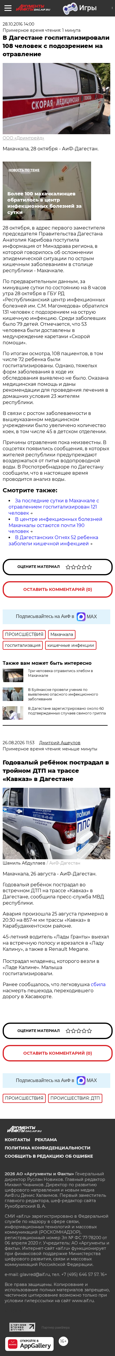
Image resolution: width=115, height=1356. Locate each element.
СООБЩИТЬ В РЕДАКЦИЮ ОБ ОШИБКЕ (49, 1156)
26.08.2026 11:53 (18, 742)
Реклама (46, 1139)
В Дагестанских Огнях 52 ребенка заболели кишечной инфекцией (53, 540)
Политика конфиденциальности (48, 1148)
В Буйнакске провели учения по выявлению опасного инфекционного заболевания (63, 694)
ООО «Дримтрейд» (23, 138)
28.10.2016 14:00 (18, 24)
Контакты (17, 1139)
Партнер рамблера (56, 1327)
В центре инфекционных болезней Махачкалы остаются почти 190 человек (55, 525)
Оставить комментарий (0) (57, 589)
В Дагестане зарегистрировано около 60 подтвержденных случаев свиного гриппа (67, 710)
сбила (98, 984)
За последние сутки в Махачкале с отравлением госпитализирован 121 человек (54, 507)
